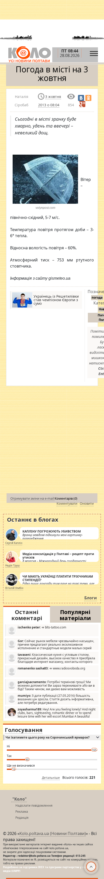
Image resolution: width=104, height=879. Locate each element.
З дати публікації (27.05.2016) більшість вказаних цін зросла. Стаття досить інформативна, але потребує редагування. (56, 699)
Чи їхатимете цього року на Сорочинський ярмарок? (48, 737)
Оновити (87, 503)
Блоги (90, 598)
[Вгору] (91, 866)
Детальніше (51, 777)
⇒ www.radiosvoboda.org (51, 668)
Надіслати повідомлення (34, 805)
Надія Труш (12, 565)
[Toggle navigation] (94, 52)
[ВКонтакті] (81, 98)
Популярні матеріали (75, 615)
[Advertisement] (52, 441)
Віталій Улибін (14, 588)
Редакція (22, 817)
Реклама (21, 811)
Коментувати (67, 503)
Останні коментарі (26, 615)
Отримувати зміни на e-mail (32, 498)
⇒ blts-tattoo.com (42, 627)
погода (97, 297)
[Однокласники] (88, 98)
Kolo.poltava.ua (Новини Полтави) (52, 833)
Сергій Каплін (13, 543)
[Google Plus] (82, 104)
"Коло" (19, 799)
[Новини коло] (29, 54)
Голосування (23, 729)
